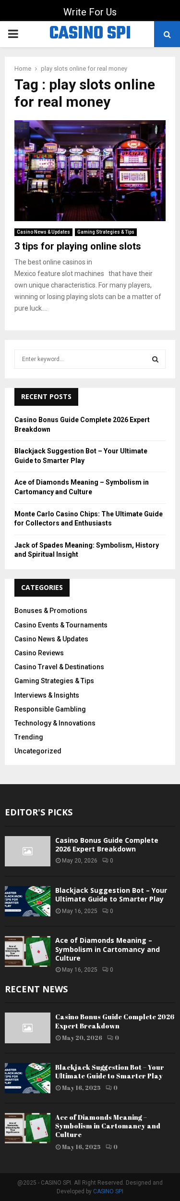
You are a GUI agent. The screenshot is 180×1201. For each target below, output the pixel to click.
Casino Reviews (39, 653)
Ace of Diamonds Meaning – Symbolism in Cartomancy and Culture (107, 949)
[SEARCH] (155, 359)
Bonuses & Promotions (50, 610)
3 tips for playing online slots (77, 246)
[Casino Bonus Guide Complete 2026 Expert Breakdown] (27, 851)
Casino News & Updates (43, 232)
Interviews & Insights (46, 695)
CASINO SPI (90, 34)
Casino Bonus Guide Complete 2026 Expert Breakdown (106, 844)
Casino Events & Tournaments (61, 625)
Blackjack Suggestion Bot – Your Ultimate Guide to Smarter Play (111, 894)
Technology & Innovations (55, 723)
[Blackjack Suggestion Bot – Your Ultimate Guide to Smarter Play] (27, 901)
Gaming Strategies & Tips (105, 232)
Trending (28, 737)
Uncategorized (37, 751)
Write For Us (90, 12)
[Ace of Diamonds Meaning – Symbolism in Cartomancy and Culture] (27, 951)
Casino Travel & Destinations (59, 667)
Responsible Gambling (50, 709)
